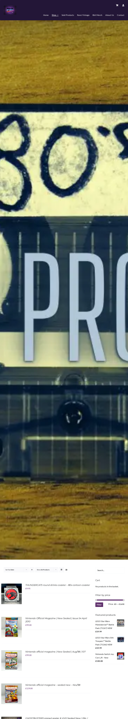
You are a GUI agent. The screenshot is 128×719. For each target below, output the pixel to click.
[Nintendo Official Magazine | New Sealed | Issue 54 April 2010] (11, 618)
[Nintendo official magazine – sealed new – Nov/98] (11, 685)
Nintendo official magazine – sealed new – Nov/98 (52, 685)
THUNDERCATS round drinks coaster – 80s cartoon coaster (57, 585)
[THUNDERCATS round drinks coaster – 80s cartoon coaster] (11, 585)
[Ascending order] (32, 569)
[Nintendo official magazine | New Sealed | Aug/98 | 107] (11, 652)
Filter (99, 604)
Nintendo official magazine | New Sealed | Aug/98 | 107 (55, 651)
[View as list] (66, 569)
